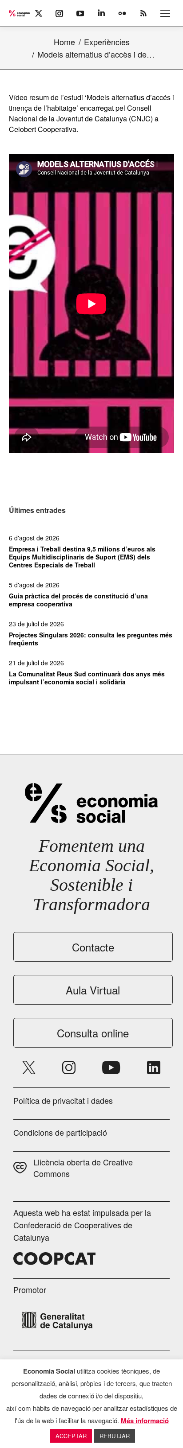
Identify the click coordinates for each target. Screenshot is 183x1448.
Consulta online (93, 1032)
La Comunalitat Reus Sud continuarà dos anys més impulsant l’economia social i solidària (87, 678)
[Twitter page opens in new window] (29, 1067)
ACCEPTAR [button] (71, 1436)
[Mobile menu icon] (165, 13)
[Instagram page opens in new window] (69, 1067)
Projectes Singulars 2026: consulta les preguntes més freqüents (90, 639)
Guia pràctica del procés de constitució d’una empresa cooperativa (78, 600)
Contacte (93, 947)
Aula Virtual (93, 990)
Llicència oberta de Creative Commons (83, 1167)
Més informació (145, 1420)
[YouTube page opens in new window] (111, 1067)
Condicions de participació (60, 1132)
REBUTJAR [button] (114, 1436)
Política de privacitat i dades (63, 1100)
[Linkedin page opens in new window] (153, 1067)
